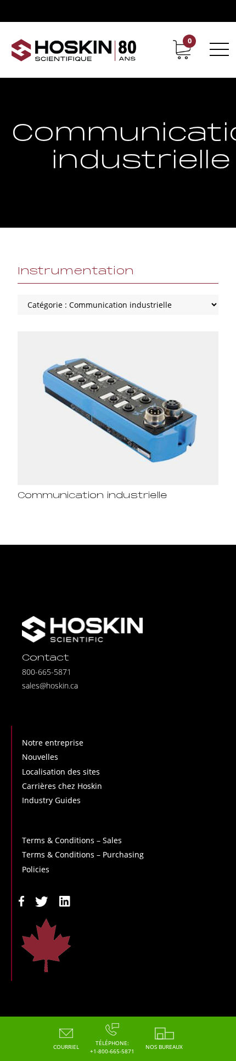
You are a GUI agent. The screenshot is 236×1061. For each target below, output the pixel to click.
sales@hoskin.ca (50, 685)
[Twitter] (41, 900)
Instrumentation (76, 271)
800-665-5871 (46, 672)
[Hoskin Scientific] (74, 49)
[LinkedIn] (64, 900)
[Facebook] (21, 900)
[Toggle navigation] (217, 49)
